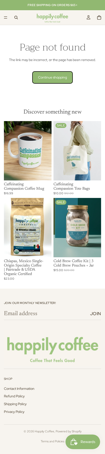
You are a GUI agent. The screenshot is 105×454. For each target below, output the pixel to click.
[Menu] (5, 17)
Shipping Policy (15, 404)
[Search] (16, 17)
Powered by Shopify (69, 431)
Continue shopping (52, 77)
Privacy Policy (14, 411)
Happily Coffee (44, 431)
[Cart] (99, 17)
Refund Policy (14, 396)
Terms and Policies (52, 441)
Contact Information (19, 388)
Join (95, 313)
